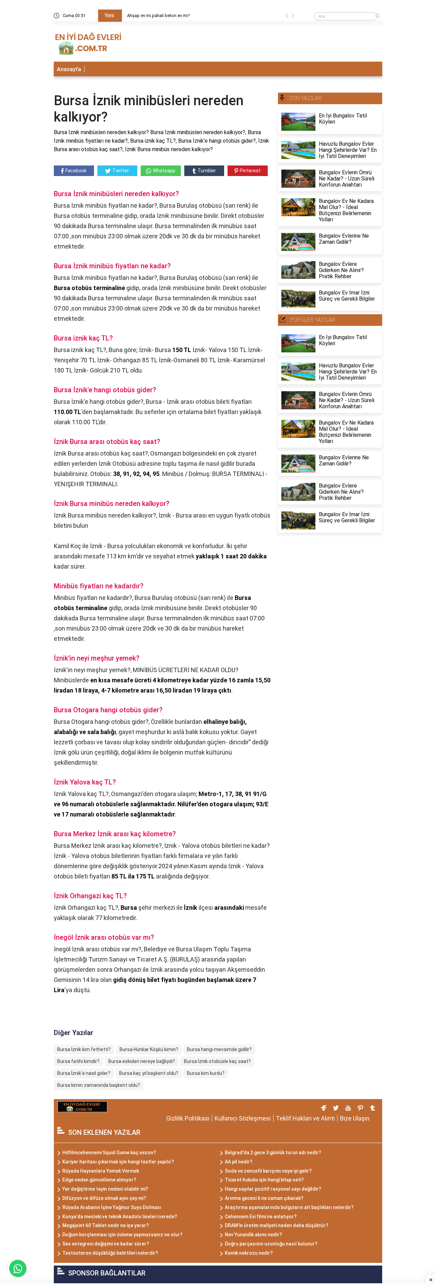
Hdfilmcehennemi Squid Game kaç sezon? (109, 1152)
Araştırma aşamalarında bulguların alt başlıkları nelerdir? (289, 1207)
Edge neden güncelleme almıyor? (99, 1179)
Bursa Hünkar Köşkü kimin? (149, 1049)
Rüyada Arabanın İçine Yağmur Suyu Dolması (111, 1207)
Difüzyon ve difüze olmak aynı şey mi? (104, 1198)
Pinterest (250, 170)
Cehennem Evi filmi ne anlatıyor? (261, 1216)
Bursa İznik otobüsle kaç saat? (217, 1061)
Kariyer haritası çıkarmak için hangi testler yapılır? (118, 1161)
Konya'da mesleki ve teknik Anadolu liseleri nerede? (119, 1216)
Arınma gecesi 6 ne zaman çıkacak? (264, 1198)
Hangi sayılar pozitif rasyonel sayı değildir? (273, 1189)
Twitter (120, 170)
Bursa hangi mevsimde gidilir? (219, 1049)
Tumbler (207, 170)
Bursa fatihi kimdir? (78, 1061)
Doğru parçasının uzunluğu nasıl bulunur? (271, 1244)
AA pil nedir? (238, 1161)
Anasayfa (69, 69)
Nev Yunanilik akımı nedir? (253, 1234)
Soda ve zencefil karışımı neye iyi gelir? (268, 1171)
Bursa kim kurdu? (205, 1073)
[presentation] (287, 16)
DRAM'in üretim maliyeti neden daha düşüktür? (276, 1225)
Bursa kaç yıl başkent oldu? (148, 1073)
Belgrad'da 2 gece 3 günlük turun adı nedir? (273, 1152)
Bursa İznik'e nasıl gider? (83, 1073)
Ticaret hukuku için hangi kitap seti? (264, 1179)
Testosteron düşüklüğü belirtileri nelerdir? (110, 1253)
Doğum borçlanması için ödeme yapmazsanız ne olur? (122, 1234)
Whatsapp (164, 170)
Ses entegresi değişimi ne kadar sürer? (105, 1244)
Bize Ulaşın (355, 1118)
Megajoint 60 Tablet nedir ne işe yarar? (105, 1225)
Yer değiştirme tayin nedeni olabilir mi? (105, 1189)
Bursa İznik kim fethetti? (84, 1049)
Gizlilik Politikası (187, 1118)
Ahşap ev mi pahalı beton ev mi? (158, 15)
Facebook (76, 170)
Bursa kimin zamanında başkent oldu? (98, 1085)
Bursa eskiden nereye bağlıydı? (141, 1061)
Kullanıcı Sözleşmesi (243, 1118)
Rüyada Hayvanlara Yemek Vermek (100, 1171)
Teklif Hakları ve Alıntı (305, 1118)
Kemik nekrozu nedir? (249, 1253)
